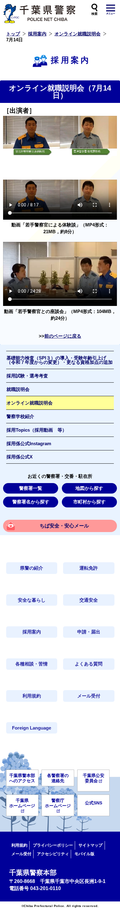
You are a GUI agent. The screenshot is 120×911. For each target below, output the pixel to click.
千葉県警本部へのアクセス (22, 778)
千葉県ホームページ (22, 803)
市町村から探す (89, 501)
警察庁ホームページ (58, 803)
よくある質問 (88, 663)
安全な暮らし (32, 600)
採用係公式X (19, 456)
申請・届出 (88, 631)
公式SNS (93, 802)
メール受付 (88, 695)
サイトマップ (90, 845)
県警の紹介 (31, 568)
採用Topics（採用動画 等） (36, 430)
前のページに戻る (62, 336)
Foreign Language (31, 728)
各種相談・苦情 (31, 663)
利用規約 (31, 695)
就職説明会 (18, 389)
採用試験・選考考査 (27, 375)
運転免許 (88, 568)
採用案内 (37, 33)
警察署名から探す (30, 501)
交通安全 (88, 600)
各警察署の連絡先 (58, 778)
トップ (13, 33)
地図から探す (89, 488)
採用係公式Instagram (28, 443)
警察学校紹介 (20, 416)
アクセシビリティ (53, 854)
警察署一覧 (30, 488)
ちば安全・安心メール (64, 525)
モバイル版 (84, 854)
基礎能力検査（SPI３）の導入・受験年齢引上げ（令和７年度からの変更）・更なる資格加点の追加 (59, 360)
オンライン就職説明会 (77, 33)
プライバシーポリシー (53, 845)
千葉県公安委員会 (93, 778)
